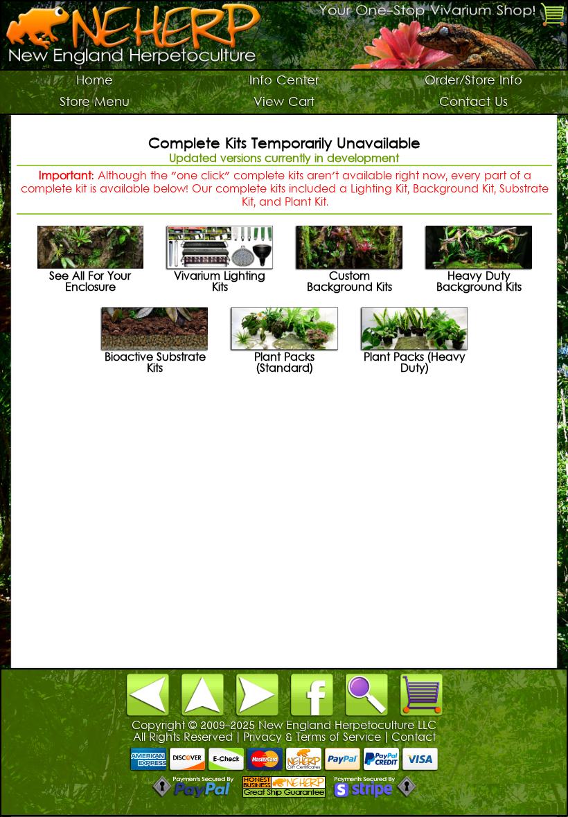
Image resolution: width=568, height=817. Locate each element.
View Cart (284, 102)
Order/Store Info (473, 81)
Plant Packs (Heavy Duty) (414, 363)
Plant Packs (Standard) (284, 363)
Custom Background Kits (349, 282)
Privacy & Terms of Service (312, 738)
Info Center (284, 81)
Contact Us (473, 102)
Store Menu (95, 102)
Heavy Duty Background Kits (479, 282)
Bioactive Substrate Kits (155, 363)
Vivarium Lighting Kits (219, 282)
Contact (413, 738)
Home (94, 81)
